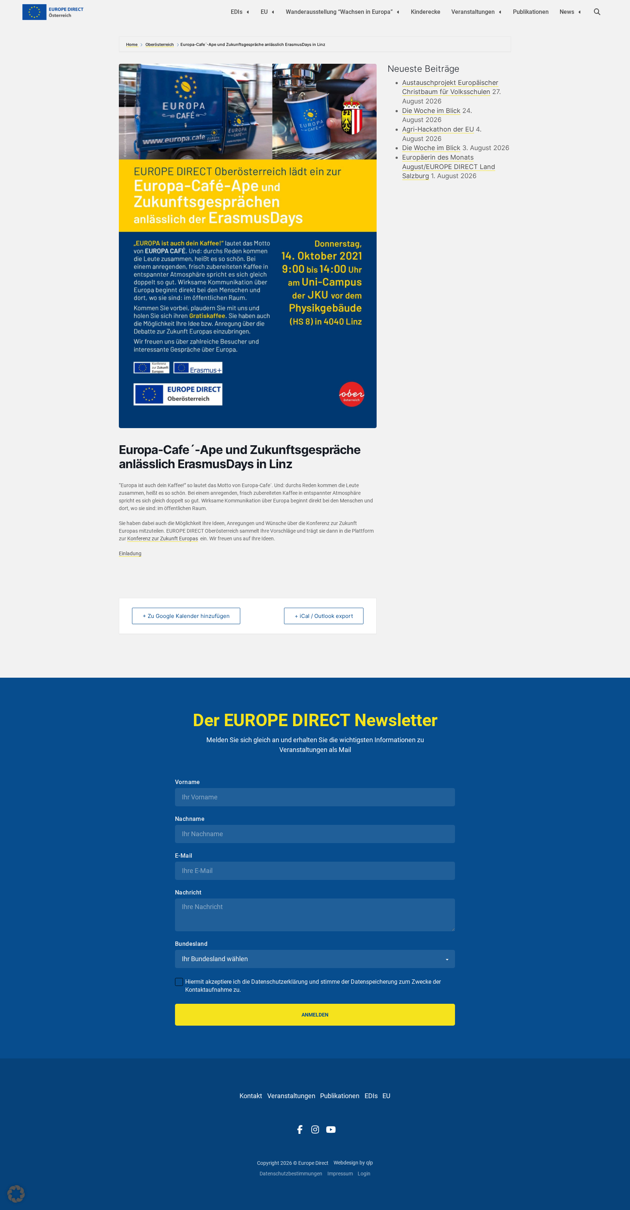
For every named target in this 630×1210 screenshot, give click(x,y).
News (567, 11)
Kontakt (251, 1096)
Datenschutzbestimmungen (291, 1173)
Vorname (187, 782)
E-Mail (183, 856)
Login (364, 1173)
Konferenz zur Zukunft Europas (162, 538)
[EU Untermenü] (273, 12)
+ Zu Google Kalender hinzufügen (186, 615)
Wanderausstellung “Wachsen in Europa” (339, 11)
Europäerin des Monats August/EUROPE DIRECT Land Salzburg (448, 166)
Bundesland (191, 944)
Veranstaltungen (473, 11)
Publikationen (531, 11)
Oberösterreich (159, 44)
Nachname (190, 819)
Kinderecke (425, 11)
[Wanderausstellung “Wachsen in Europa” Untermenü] (398, 12)
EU (264, 11)
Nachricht (188, 893)
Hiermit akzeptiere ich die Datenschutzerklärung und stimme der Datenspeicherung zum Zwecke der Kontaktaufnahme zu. (313, 985)
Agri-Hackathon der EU (438, 129)
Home (132, 44)
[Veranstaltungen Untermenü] (500, 12)
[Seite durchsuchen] (597, 12)
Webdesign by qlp (353, 1163)
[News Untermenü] (580, 12)
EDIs (236, 11)
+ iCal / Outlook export (324, 615)
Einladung (130, 553)
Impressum (340, 1173)
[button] (16, 1194)
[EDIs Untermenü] (248, 12)
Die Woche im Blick (431, 110)
